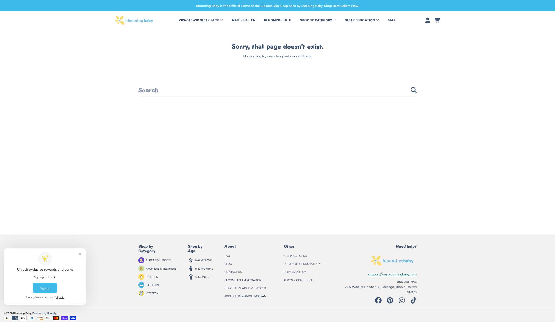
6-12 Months (204, 268)
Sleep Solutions (158, 260)
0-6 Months (204, 260)
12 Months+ (203, 276)
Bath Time (153, 285)
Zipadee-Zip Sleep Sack (199, 20)
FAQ (227, 255)
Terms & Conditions (298, 280)
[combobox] (277, 90)
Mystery (152, 293)
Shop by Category (316, 20)
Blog (228, 263)
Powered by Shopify (44, 313)
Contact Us (233, 271)
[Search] (413, 90)
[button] (437, 20)
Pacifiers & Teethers (161, 268)
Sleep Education (360, 20)
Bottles (152, 276)
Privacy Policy (295, 271)
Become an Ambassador (242, 280)
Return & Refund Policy (302, 263)
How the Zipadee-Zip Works (245, 288)
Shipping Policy (295, 255)
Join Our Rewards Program (245, 296)
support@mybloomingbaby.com (392, 274)
